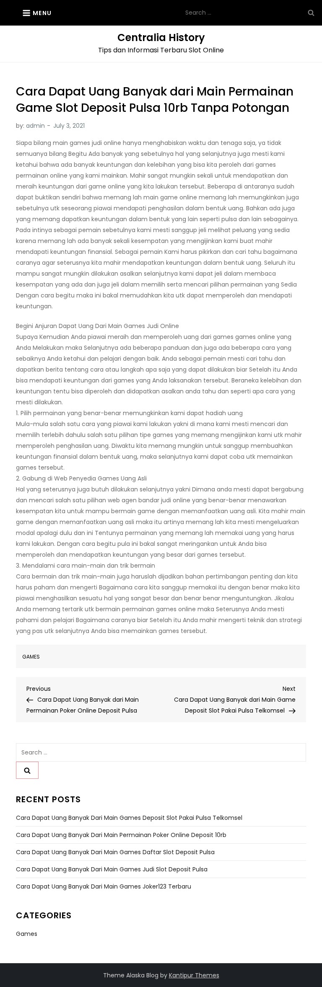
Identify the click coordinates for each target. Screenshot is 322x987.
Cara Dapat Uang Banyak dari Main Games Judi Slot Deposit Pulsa (112, 869)
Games (31, 657)
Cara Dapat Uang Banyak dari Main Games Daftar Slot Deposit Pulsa (115, 852)
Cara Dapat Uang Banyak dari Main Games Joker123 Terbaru (103, 886)
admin (35, 125)
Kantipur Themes (194, 975)
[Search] (311, 12)
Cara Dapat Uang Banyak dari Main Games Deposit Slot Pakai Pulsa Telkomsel (129, 818)
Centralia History (161, 37)
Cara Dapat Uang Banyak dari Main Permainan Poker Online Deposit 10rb (121, 835)
